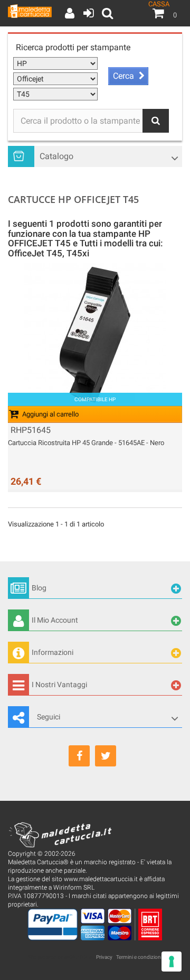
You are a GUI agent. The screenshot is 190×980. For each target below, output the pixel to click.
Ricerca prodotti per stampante (73, 47)
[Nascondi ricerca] (106, 13)
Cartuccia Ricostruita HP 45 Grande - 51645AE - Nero (86, 443)
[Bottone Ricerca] (155, 121)
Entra (87, 13)
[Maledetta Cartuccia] (30, 11)
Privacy (104, 957)
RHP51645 (31, 430)
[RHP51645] (95, 334)
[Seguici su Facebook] (79, 755)
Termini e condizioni (139, 957)
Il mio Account (69, 13)
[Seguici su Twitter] (105, 755)
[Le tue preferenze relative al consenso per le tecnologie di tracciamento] (172, 961)
